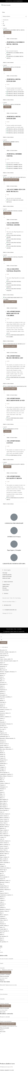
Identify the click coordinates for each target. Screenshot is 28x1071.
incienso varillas (3, 745)
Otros (1, 720)
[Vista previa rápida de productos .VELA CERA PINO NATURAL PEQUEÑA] (5, 261)
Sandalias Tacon (3, 887)
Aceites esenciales (3, 734)
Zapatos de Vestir (3, 893)
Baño (1, 680)
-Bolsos (1, 796)
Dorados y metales (3, 848)
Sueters (1, 792)
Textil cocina (2, 707)
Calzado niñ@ (3, 929)
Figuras (1, 662)
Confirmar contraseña (4, 1003)
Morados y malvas (3, 826)
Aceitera (1, 711)
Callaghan (2, 767)
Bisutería (2, 896)
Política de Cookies (6, 578)
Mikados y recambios (4, 747)
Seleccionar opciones (11, 179)
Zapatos (1, 878)
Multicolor (2, 828)
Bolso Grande (3, 803)
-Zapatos (2, 758)
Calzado (1, 756)
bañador (1, 781)
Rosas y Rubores (3, 833)
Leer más (7, 32)
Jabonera (2, 687)
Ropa (1, 779)
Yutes (1, 891)
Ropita (1, 934)
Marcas (1, 765)
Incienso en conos (3, 743)
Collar (1, 902)
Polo (1, 790)
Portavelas (2, 673)
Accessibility (19, 629)
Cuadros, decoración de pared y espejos (8, 660)
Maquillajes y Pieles (4, 824)
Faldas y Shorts (3, 920)
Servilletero (2, 725)
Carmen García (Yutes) (4, 867)
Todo (4, 25)
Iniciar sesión (5, 972)
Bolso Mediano (3, 804)
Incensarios (2, 741)
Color (1, 812)
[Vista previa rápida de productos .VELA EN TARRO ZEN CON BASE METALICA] (5, 182)
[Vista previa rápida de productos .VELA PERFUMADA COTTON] (5, 433)
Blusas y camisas (3, 914)
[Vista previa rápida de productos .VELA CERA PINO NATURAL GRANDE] (5, 215)
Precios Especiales (3, 772)
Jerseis (1, 922)
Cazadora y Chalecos (4, 783)
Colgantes (2, 900)
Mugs (1, 731)
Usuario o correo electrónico (6, 1021)
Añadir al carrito (10, 301)
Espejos (1, 686)
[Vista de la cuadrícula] (1, 14)
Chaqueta (2, 916)
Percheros (2, 693)
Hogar (1, 678)
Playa (1, 884)
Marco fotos (2, 669)
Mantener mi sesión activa (7, 969)
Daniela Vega (2, 869)
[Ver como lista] (2, 14)
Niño (1, 938)
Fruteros (1, 718)
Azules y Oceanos (3, 815)
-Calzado (2, 837)
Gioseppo (2, 768)
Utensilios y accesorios (4, 709)
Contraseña (2, 968)
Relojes (1, 675)
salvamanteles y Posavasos (5, 723)
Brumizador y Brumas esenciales (6, 738)
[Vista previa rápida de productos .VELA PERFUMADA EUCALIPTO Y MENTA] (5, 468)
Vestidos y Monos (3, 925)
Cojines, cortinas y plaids (5, 659)
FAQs (15, 629)
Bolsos (1, 797)
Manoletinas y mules (4, 880)
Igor (1, 873)
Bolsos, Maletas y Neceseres (5, 776)
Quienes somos (6, 586)
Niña (1, 932)
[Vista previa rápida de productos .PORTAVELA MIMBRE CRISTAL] (5, 146)
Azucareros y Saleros (4, 713)
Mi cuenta (5, 588)
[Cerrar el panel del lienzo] (1, 947)
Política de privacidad (4, 976)
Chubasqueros (3, 787)
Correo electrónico (4, 994)
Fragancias (2, 732)
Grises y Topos (3, 822)
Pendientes (2, 904)
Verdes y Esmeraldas (4, 835)
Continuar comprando (4, 1070)
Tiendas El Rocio (6, 584)
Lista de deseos (6, 590)
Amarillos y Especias (4, 813)
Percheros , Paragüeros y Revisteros (7, 671)
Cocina (1, 704)
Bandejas (2, 714)
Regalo (1, 777)
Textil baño (2, 702)
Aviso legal (5, 572)
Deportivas (2, 761)
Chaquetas (2, 785)
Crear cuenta (5, 1005)
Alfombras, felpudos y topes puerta (7, 651)
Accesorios (2, 682)
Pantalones (2, 788)
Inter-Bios (2, 770)
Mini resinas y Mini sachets (5, 749)
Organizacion (2, 689)
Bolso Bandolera (3, 799)
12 (3, 21)
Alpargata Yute (3, 759)
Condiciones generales (7, 574)
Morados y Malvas (3, 853)
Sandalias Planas (3, 886)
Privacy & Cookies (9, 629)
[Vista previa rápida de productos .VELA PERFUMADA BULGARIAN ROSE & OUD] (5, 391)
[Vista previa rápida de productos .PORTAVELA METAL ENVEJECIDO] (5, 71)
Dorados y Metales (4, 821)
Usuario (1, 963)
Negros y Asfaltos (3, 830)
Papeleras (2, 691)
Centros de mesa (3, 655)
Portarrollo (2, 722)
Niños (1, 927)
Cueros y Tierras (3, 819)
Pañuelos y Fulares (4, 911)
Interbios (2, 875)
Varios (1, 677)
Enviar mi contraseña (7, 1023)
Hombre (1, 754)
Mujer (1, 794)
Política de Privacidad (7, 576)
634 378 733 (19, 1)
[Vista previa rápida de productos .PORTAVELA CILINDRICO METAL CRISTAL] (5, 34)
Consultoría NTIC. (21, 631)
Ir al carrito (11, 1070)
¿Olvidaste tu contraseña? (5, 974)
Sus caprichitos (3, 936)
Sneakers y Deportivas (4, 889)
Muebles (1, 700)
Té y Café (2, 729)
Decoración (2, 650)
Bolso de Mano (3, 801)
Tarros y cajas (3, 727)
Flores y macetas (3, 664)
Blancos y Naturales (4, 817)
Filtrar (3, 642)
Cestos (1, 657)
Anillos (1, 898)
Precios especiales (3, 877)
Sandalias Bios (3, 763)
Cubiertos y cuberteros (4, 716)
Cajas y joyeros (3, 653)
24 (3, 23)
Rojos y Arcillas (3, 831)
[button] (11, 39)
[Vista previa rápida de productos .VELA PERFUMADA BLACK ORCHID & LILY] (5, 348)
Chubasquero (2, 918)
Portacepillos (2, 695)
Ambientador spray (4, 736)
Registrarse (2, 979)
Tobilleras (2, 907)
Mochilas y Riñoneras (4, 808)
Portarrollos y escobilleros (5, 696)
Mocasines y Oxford (4, 882)
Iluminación (2, 666)
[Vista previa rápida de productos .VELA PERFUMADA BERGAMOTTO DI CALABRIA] (5, 304)
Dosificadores (3, 684)
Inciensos (2, 740)
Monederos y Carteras (4, 909)
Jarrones (1, 668)
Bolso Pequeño (3, 806)
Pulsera (1, 905)
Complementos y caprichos (5, 774)
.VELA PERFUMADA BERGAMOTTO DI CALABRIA (13, 313)
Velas (1, 750)
